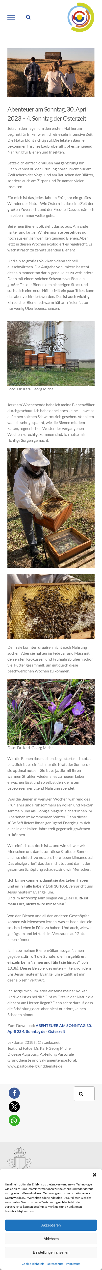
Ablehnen (51, 1239)
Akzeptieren (51, 1225)
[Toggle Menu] (11, 17)
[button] (94, 1174)
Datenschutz (55, 1264)
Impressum (73, 1264)
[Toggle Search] (28, 17)
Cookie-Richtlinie (33, 1264)
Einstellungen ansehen (51, 1252)
